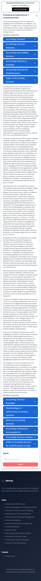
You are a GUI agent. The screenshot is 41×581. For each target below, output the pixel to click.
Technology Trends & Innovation (17, 540)
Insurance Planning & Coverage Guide (18, 523)
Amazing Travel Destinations (15, 543)
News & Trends (10, 530)
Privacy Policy (10, 556)
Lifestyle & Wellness (12, 527)
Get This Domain (20, 9)
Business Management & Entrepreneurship (21, 507)
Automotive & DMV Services (15, 504)
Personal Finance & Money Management (19, 517)
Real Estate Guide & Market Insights (18, 533)
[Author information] (36, 16)
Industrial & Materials (13, 520)
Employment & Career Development (18, 514)
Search (20, 464)
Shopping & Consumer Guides (16, 536)
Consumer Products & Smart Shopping (19, 510)
